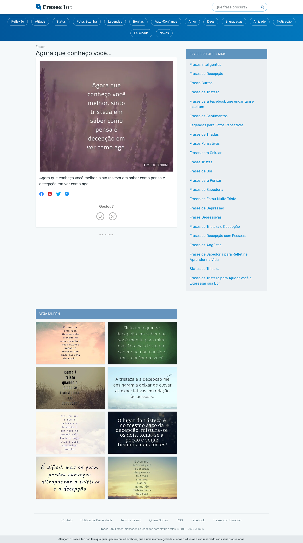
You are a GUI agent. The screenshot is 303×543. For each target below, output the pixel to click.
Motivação (284, 21)
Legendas (115, 21)
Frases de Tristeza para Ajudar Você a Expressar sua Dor (221, 280)
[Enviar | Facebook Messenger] (66, 194)
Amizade (260, 21)
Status (61, 21)
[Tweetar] (58, 194)
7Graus (199, 529)
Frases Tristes (201, 162)
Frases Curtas (201, 83)
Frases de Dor (201, 171)
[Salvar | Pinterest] (50, 194)
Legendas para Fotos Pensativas (217, 125)
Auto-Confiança (166, 21)
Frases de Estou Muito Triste (213, 199)
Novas (164, 33)
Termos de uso (130, 520)
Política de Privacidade (96, 520)
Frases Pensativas (205, 143)
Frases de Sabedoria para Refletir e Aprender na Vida (219, 257)
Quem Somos (159, 520)
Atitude (40, 21)
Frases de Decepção (206, 74)
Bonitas (138, 21)
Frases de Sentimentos (209, 116)
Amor (192, 21)
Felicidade (141, 33)
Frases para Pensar (205, 180)
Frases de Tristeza (204, 92)
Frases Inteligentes (205, 65)
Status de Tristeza (204, 269)
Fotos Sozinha (87, 21)
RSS (180, 520)
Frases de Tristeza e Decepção (215, 227)
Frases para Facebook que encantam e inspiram (222, 104)
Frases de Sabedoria (206, 190)
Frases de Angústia (206, 245)
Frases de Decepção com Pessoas (218, 236)
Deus (210, 21)
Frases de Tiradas (204, 134)
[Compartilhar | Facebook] (41, 194)
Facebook (198, 520)
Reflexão (17, 21)
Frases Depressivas (206, 217)
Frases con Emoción (227, 520)
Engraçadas (234, 21)
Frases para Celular (206, 153)
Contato (67, 520)
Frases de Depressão (207, 208)
